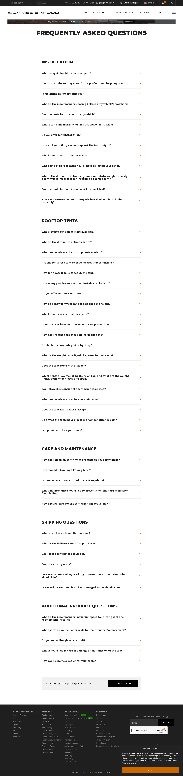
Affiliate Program (103, 740)
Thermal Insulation (72, 749)
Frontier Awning (48, 749)
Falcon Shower (48, 743)
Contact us (100, 724)
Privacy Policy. (92, 772)
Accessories (71, 712)
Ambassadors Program (105, 737)
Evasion (16, 718)
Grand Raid (17, 721)
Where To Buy (124, 13)
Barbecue (68, 752)
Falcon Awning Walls (50, 737)
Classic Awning (48, 721)
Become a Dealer (103, 733)
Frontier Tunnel (48, 752)
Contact (162, 13)
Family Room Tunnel (50, 718)
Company (101, 712)
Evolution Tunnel (48, 746)
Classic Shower (48, 730)
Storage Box (69, 740)
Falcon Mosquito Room (51, 740)
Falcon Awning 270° (50, 733)
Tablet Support (70, 761)
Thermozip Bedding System (78, 718)
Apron (66, 733)
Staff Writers (101, 721)
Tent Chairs (69, 737)
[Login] (172, 3)
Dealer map (101, 715)
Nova (15, 733)
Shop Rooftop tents (96, 13)
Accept (151, 770)
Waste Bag (68, 758)
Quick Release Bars (74, 715)
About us (99, 727)
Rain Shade (68, 721)
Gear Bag (68, 755)
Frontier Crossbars (71, 743)
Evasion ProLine (19, 715)
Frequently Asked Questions (107, 746)
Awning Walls (47, 724)
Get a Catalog (101, 743)
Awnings (47, 712)
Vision (15, 730)
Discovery (17, 727)
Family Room (47, 715)
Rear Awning (47, 727)
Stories (144, 13)
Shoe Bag (68, 730)
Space (15, 724)
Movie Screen (69, 727)
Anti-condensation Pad (73, 746)
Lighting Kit (68, 724)
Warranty (100, 730)
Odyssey (16, 737)
